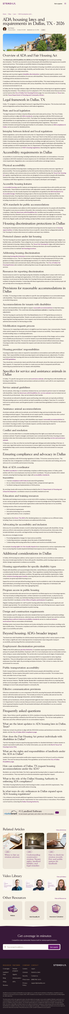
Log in (33, 968)
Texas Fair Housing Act (41, 244)
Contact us (34, 976)
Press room (26, 979)
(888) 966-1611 (36, 979)
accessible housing (10, 187)
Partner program (15, 970)
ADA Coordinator (11, 470)
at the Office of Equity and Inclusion (33, 600)
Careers (25, 968)
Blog (9, 14)
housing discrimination (17, 256)
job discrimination (27, 649)
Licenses (25, 972)
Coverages (6, 968)
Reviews (5, 985)
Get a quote (58, 3)
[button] (65, 3)
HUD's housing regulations (31, 147)
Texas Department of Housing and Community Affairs (26, 95)
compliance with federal (20, 480)
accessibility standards (41, 475)
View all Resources (60, 898)
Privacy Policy (25, 984)
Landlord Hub (5, 973)
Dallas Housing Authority (30, 801)
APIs (14, 981)
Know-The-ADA (19, 518)
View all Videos (61, 876)
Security (25, 976)
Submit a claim (35, 972)
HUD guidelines (10, 359)
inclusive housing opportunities (17, 576)
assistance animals (37, 379)
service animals (46, 393)
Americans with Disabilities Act (26, 212)
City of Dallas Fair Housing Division (26, 93)
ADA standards (27, 116)
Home (4, 14)
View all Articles (61, 830)
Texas (59, 93)
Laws (14, 14)
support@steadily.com (38, 983)
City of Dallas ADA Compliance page (25, 732)
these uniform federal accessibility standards (24, 619)
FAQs (4, 981)
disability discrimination (31, 74)
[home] (9, 3)
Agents (15, 974)
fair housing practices (28, 248)
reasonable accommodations (43, 308)
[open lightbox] (12, 885)
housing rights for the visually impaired (24, 546)
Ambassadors (17, 978)
